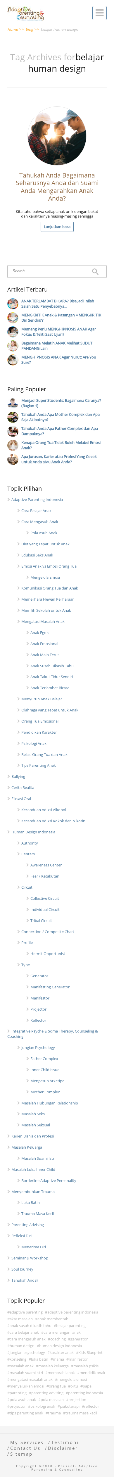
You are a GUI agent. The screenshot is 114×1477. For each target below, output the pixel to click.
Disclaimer (63, 1448)
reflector (91, 1406)
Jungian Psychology (38, 1047)
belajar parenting (71, 1325)
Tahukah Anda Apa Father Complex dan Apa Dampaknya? (59, 431)
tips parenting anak (26, 1413)
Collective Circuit (44, 898)
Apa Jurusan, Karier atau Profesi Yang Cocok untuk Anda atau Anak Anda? (59, 459)
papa (87, 1386)
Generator (39, 975)
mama (58, 1359)
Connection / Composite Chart (47, 931)
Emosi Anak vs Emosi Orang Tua (49, 566)
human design (22, 1345)
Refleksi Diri (21, 1235)
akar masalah (21, 1318)
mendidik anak (92, 1372)
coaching (58, 1339)
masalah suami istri (26, 1372)
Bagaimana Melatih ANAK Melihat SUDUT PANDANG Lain (56, 345)
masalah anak (22, 1366)
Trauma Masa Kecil (37, 1213)
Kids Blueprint (90, 1352)
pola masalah (52, 1399)
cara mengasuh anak (28, 1339)
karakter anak (62, 1352)
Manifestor (39, 998)
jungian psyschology (27, 1352)
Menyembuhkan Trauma (33, 1191)
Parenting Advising (27, 1224)
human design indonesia (60, 1345)
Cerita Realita (22, 787)
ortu (74, 1386)
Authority (29, 843)
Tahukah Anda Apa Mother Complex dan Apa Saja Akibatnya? (60, 417)
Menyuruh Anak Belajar (41, 699)
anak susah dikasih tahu (30, 1325)
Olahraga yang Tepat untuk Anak (49, 710)
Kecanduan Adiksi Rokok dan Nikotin (53, 820)
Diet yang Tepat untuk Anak (45, 544)
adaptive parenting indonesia (72, 1312)
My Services (27, 1442)
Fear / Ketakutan (44, 876)
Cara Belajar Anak (36, 510)
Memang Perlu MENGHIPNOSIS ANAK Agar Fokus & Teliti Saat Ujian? (58, 331)
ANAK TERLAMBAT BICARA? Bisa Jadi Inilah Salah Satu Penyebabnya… (57, 303)
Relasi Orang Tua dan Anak (44, 754)
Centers (28, 853)
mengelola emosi (72, 1379)
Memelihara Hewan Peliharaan (48, 599)
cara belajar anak (24, 1332)
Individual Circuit (45, 909)
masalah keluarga (53, 1366)
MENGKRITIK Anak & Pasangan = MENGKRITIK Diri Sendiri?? (61, 317)
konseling (18, 1359)
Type (25, 964)
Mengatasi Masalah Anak (43, 621)
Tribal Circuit (41, 920)
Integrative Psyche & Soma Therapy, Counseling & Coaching (52, 1033)
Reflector (38, 1020)
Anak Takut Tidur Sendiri (51, 676)
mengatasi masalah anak (31, 1379)
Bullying (18, 776)
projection (77, 1399)
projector (18, 1406)
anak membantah (52, 1318)
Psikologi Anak (33, 743)
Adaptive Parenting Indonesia (37, 499)
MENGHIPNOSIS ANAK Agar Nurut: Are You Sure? (58, 359)
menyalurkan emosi (27, 1386)
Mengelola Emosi (45, 577)
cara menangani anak (62, 1332)
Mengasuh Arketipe (47, 1080)
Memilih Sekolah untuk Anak (46, 610)
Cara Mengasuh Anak (39, 521)
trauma (54, 1413)
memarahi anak (61, 1372)
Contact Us (25, 1448)
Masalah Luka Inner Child (33, 1169)
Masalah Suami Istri (38, 1158)
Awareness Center (46, 865)
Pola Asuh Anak (43, 532)
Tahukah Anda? (24, 1280)
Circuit (26, 887)
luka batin (39, 1359)
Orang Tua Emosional (39, 721)
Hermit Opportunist (47, 953)
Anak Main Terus (44, 654)
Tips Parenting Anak (38, 765)
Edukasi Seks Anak (37, 555)
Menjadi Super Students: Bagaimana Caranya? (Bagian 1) (61, 403)
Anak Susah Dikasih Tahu (52, 665)
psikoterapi (70, 1406)
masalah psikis (86, 1366)
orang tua (57, 1386)
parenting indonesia (85, 1392)
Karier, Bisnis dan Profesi (32, 1136)
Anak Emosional (44, 643)
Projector (38, 1009)
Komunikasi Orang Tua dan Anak (49, 588)
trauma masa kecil (81, 1413)
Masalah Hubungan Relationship (49, 1103)
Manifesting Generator (50, 987)
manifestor (78, 1359)
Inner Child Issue (44, 1069)
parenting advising (47, 1392)
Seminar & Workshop (29, 1258)
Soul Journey (22, 1269)
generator (79, 1339)
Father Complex (44, 1058)
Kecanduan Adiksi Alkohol (43, 809)
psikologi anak (42, 1406)
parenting (18, 1392)
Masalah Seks (33, 1113)
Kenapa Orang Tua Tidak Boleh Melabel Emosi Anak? (61, 445)
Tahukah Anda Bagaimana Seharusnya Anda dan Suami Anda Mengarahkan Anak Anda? (57, 186)
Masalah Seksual (35, 1125)
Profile (27, 942)
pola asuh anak (23, 1399)
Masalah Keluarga (26, 1147)
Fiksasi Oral (21, 798)
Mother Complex (45, 1092)
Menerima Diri (33, 1246)
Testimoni (65, 1442)
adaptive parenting (26, 1312)
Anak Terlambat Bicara (49, 687)
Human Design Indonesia (33, 832)
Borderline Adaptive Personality (48, 1180)
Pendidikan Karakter (39, 732)
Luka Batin (30, 1202)
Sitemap (21, 1454)
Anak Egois (39, 632)
